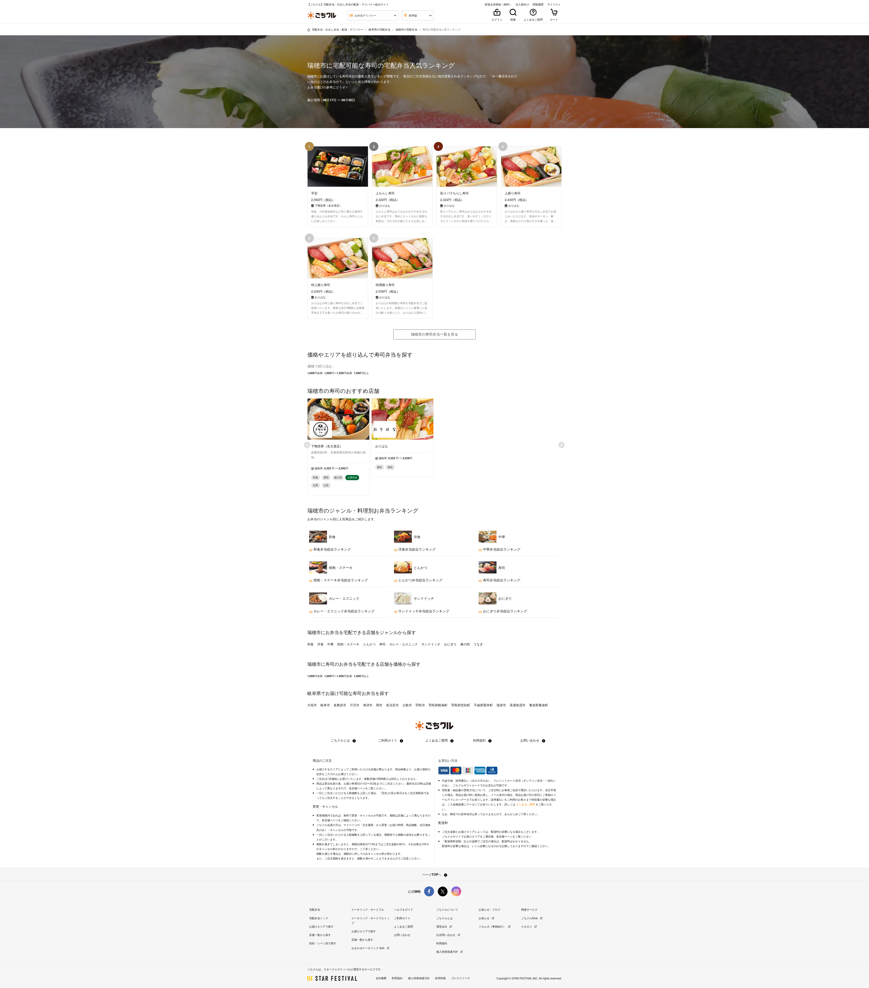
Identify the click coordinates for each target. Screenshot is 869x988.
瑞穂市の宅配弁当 (406, 29)
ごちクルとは (341, 740)
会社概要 (381, 978)
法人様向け (522, 4)
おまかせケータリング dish (368, 948)
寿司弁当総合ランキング (501, 580)
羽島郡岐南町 (438, 705)
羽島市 (420, 705)
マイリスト (554, 4)
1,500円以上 (361, 373)
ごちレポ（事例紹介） (492, 926)
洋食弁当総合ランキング (416, 549)
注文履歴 (368, 825)
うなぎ (478, 644)
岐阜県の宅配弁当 (379, 29)
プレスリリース (460, 978)
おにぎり (450, 644)
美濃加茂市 (517, 705)
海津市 (367, 705)
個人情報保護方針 (447, 951)
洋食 (320, 644)
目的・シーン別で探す (322, 943)
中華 (330, 644)
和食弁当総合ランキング (332, 549)
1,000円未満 (314, 373)
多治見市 (392, 705)
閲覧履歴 (538, 4)
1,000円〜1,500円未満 (338, 373)
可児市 (354, 705)
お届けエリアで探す (321, 926)
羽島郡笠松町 (460, 705)
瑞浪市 (501, 705)
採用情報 (440, 978)
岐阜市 (325, 705)
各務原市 (340, 705)
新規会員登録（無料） (498, 4)
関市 (379, 705)
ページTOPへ (432, 874)
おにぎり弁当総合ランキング (504, 611)
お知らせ (484, 918)
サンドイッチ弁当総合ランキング (423, 611)
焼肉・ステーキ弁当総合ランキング (340, 580)
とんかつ (369, 644)
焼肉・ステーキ (348, 644)
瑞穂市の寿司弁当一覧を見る (434, 334)
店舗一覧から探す (320, 935)
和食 (310, 644)
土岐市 (407, 705)
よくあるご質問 (437, 740)
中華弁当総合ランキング (501, 549)
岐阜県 (314, 693)
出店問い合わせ (446, 935)
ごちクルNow (529, 918)
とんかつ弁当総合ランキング (419, 580)
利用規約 (480, 740)
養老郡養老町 (538, 705)
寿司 (382, 644)
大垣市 (312, 705)
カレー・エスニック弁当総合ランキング (344, 611)
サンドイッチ (430, 644)
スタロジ (527, 926)
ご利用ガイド (388, 740)
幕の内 (465, 644)
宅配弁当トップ (318, 918)
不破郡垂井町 (483, 705)
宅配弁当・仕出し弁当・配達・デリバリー (337, 29)
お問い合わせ (530, 740)
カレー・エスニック (403, 644)
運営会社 (442, 926)
